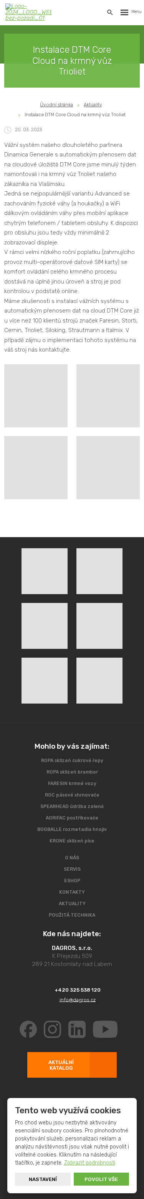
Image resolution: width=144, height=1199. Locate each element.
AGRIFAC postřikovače (72, 818)
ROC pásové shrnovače (72, 795)
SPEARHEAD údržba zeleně (72, 806)
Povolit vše (101, 1179)
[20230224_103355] (108, 467)
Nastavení (43, 1179)
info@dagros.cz (77, 999)
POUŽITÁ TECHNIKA (72, 915)
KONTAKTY (72, 892)
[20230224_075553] (36, 395)
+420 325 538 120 (77, 990)
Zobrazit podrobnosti (89, 1163)
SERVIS (72, 869)
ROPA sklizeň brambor (72, 772)
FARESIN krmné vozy (72, 783)
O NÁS (72, 857)
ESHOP (72, 880)
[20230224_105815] (108, 395)
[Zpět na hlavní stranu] (28, 12)
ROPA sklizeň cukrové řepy (72, 760)
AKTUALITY (72, 903)
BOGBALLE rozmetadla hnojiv (72, 829)
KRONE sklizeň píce (72, 841)
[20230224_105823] (36, 467)
